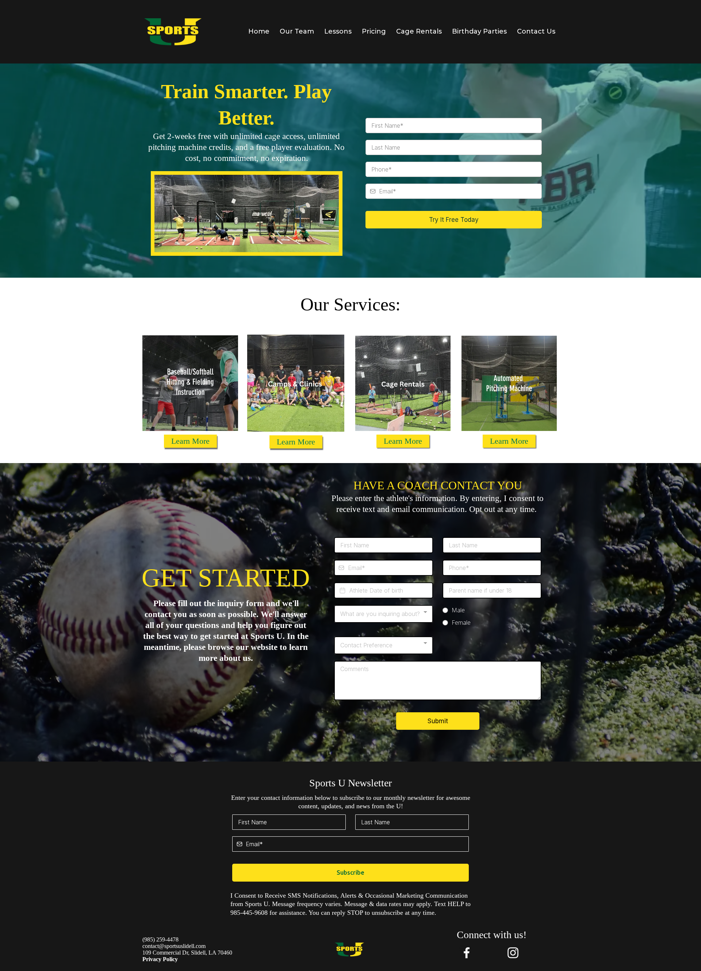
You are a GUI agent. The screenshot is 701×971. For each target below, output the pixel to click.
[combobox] (383, 614)
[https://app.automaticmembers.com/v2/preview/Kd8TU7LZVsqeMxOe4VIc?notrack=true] (173, 31)
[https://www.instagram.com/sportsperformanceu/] (512, 952)
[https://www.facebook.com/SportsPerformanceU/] (466, 952)
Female (461, 623)
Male (458, 610)
